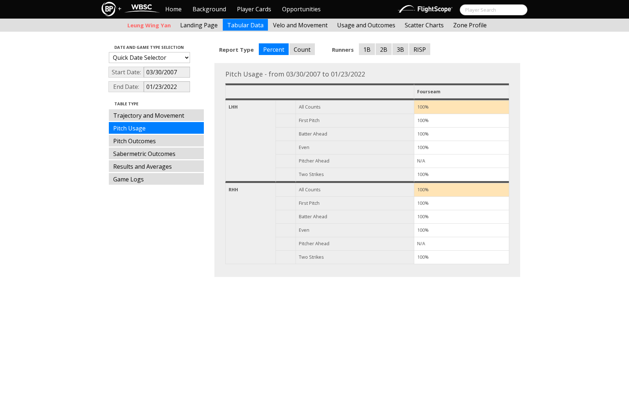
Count (302, 50)
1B (367, 50)
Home (173, 9)
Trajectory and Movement (148, 115)
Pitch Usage (129, 128)
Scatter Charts (424, 25)
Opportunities (301, 9)
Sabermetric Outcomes (144, 154)
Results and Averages (142, 167)
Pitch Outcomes (134, 141)
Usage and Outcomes (366, 25)
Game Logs (128, 179)
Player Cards (254, 9)
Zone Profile (470, 25)
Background (209, 9)
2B (383, 50)
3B (400, 50)
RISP (420, 50)
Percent (273, 50)
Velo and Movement (300, 25)
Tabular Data (245, 25)
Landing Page (199, 25)
